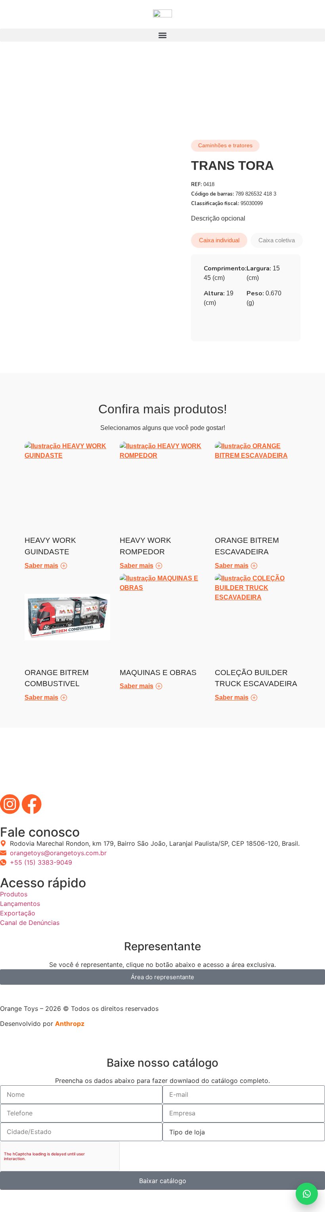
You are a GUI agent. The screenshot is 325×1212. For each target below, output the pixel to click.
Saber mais (41, 565)
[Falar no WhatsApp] (307, 1194)
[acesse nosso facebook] (32, 804)
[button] (162, 35)
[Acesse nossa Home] (162, 19)
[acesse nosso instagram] (10, 804)
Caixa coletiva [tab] (276, 240)
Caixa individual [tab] (219, 240)
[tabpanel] (246, 288)
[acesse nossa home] (162, 765)
